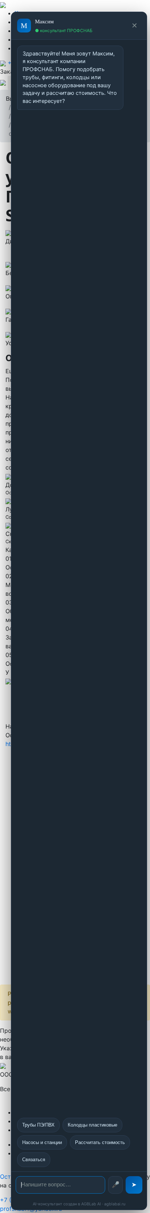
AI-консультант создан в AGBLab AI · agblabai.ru (79, 1203)
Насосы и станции (42, 1142)
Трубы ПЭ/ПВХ (38, 1125)
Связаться (33, 1159)
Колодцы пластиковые (92, 1125)
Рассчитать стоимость (100, 1142)
